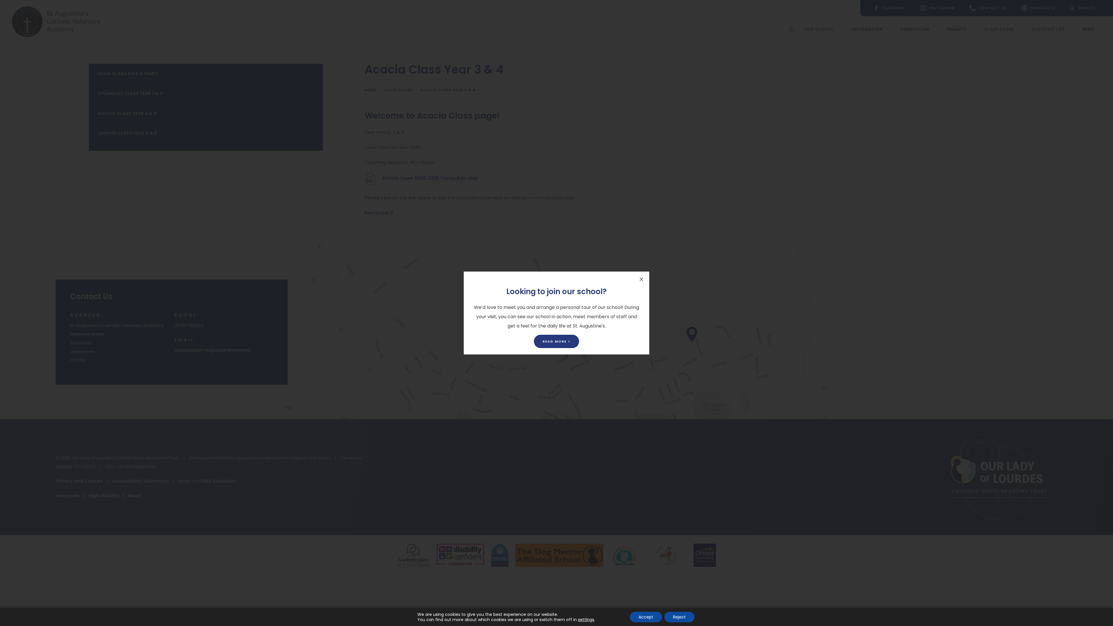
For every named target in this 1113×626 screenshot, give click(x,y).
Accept (646, 617)
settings (586, 619)
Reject (679, 617)
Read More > (556, 341)
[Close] (641, 279)
